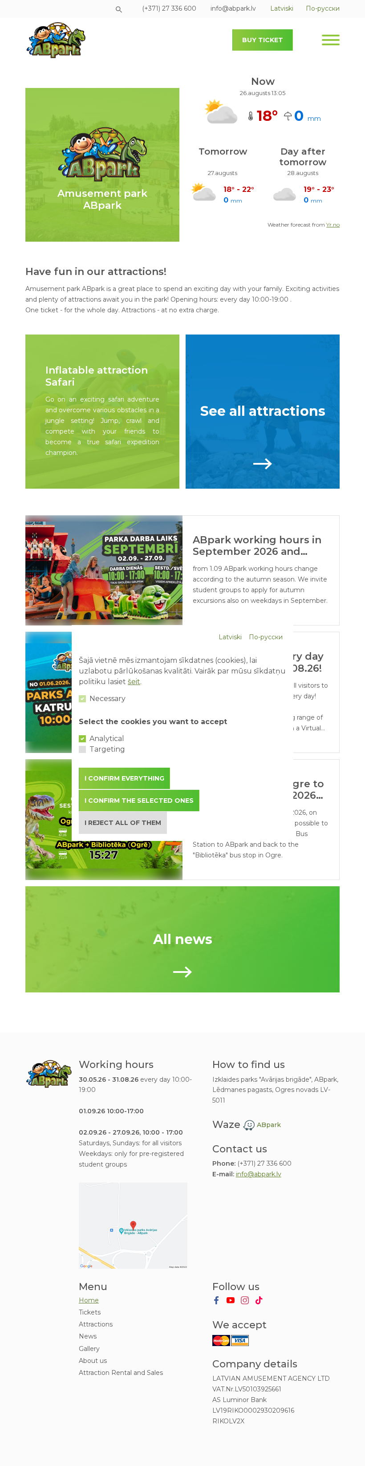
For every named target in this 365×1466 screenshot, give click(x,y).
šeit (134, 681)
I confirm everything (124, 778)
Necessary (107, 698)
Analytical (106, 738)
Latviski (230, 637)
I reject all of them (123, 823)
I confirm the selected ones (139, 801)
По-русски (266, 637)
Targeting (107, 749)
